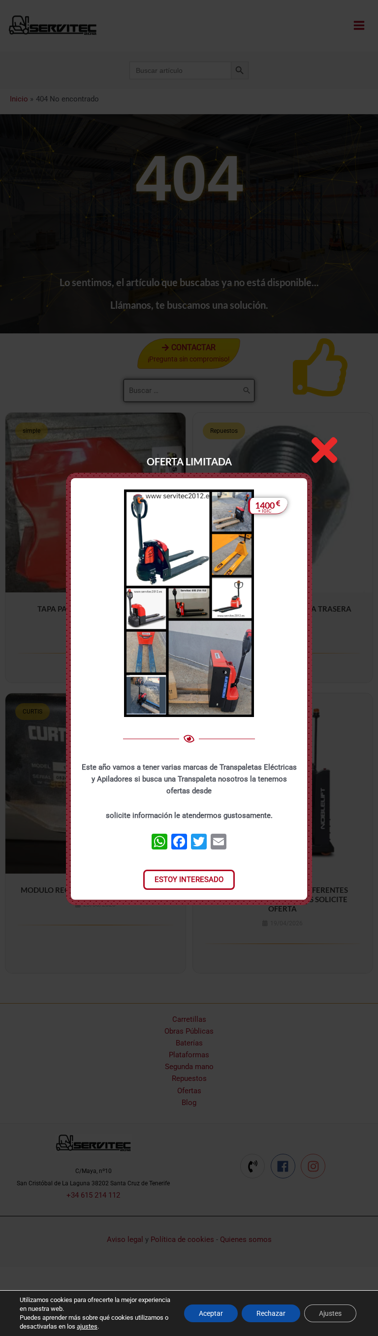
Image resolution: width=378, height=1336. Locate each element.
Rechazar (270, 1313)
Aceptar (211, 1313)
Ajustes (330, 1313)
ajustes (87, 1326)
